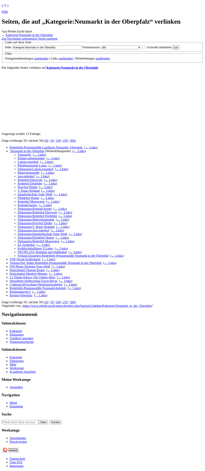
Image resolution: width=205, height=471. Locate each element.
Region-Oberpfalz (21, 295)
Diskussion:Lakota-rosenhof (35, 169)
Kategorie (16, 331)
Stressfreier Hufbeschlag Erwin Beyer (33, 281)
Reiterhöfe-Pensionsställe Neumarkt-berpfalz (38, 288)
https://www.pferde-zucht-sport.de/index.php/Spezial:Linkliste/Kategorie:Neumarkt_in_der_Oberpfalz (87, 305)
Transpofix (24, 154)
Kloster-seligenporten (31, 158)
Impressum (16, 466)
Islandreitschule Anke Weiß (35, 194)
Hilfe (5, 11)
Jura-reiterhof (26, 176)
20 (46, 140)
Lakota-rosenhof (28, 162)
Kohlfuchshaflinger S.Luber (35, 248)
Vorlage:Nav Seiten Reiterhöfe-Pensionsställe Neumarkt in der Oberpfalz (56, 263)
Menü (13, 402)
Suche (6, 414)
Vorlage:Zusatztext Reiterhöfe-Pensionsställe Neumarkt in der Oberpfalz (63, 255)
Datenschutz (17, 458)
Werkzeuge (17, 368)
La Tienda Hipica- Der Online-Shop (32, 277)
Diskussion (17, 334)
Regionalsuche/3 (20, 291)
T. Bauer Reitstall (29, 190)
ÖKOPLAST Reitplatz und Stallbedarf (42, 252)
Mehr (13, 364)
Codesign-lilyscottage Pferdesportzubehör (36, 284)
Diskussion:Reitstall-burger (35, 208)
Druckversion (18, 441)
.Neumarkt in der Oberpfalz (27, 151)
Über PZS (16, 462)
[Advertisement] (102, 101)
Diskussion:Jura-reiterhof (33, 230)
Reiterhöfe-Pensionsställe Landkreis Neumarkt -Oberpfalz (46, 147)
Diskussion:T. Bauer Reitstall (36, 226)
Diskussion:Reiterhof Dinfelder (37, 216)
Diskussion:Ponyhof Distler (35, 223)
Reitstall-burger (27, 205)
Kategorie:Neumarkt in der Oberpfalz (29, 35)
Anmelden (16, 387)
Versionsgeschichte (22, 342)
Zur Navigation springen (17, 38)
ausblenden (41, 58)
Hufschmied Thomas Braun (27, 270)
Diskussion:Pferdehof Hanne (36, 237)
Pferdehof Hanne (28, 198)
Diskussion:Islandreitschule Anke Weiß (42, 234)
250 (65, 140)
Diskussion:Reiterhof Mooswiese (38, 241)
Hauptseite (16, 406)
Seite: (8, 47)
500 (72, 140)
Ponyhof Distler (28, 187)
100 (58, 140)
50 (52, 140)
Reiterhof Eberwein (30, 180)
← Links (90, 147)
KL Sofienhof (26, 245)
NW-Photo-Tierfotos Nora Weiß (30, 266)
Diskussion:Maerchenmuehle (36, 219)
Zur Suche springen (45, 38)
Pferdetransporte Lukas (32, 165)
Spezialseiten (18, 438)
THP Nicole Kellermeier (25, 259)
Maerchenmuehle (28, 172)
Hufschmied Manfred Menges (28, 273)
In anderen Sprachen (23, 371)
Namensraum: (91, 47)
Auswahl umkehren (159, 47)
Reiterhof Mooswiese (31, 201)
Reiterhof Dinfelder (30, 183)
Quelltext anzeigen (21, 338)
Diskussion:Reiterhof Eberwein (37, 212)
